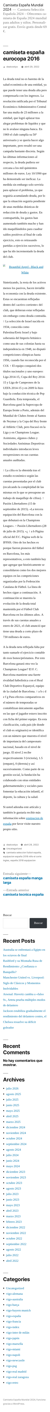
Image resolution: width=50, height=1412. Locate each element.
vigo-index (12, 1327)
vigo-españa (13, 1316)
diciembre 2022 (15, 1227)
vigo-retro (12, 1383)
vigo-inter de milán (17, 1333)
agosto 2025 (13, 1094)
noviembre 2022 (16, 1233)
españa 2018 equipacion (23, 860)
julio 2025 (12, 1100)
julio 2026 (12, 1088)
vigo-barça (12, 1305)
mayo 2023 (13, 1205)
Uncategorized (14, 848)
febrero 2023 (14, 1222)
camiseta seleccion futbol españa (23, 852)
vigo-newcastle (15, 1360)
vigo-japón (12, 1338)
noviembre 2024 (16, 1133)
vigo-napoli (13, 1355)
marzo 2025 (13, 1122)
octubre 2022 (14, 1238)
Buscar (7, 915)
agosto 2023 (13, 1188)
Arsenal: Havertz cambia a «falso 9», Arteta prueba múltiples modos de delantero (24, 999)
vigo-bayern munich (18, 1310)
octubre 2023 (14, 1183)
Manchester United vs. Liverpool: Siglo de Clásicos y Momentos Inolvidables (23, 983)
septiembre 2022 (16, 1244)
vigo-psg (11, 1366)
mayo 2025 (13, 1111)
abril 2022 (12, 1261)
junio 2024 (12, 1161)
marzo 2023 (13, 1216)
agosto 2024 (13, 1150)
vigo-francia (13, 1321)
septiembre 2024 (16, 1144)
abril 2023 (12, 1211)
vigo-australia (14, 1299)
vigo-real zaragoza (17, 1377)
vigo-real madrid (16, 1372)
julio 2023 (12, 1194)
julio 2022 (12, 1255)
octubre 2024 (14, 1138)
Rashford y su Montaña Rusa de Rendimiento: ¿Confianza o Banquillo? (22, 966)
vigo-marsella (14, 1344)
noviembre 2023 (16, 1177)
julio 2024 (12, 1155)
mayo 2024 (13, 1166)
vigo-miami (13, 1349)
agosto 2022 (13, 1249)
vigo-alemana (14, 1294)
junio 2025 (12, 1105)
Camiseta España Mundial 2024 (19, 1399)
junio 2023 (12, 1200)
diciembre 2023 (15, 1172)
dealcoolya (12, 66)
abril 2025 (12, 1116)
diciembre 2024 (15, 1127)
